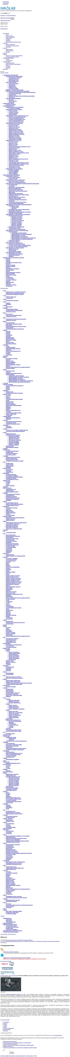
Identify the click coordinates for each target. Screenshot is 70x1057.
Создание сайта (29, 1055)
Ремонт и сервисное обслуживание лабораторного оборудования (18, 1045)
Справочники (9, 60)
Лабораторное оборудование (10, 1041)
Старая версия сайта (20, 1055)
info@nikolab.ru (4, 28)
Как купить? (9, 38)
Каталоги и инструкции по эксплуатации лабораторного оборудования (20, 1047)
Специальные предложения (12, 45)
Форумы (8, 67)
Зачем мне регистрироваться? (7, 17)
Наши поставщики (10, 37)
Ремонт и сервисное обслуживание (14, 55)
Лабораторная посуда (8, 1046)
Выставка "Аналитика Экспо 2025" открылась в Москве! (19, 940)
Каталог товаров (4, 72)
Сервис (5, 54)
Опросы (8, 65)
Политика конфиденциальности (13, 42)
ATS (33, 995)
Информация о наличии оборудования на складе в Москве (17, 957)
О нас (7, 34)
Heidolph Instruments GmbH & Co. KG (15, 994)
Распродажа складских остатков (10, 951)
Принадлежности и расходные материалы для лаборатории (17, 1042)
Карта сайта (6, 2)
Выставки (8, 46)
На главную (6, 1)
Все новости (3, 942)
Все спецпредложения (6, 961)
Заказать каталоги (10, 63)
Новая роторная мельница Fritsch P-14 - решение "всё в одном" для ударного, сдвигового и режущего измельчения (32, 941)
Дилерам (8, 39)
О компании (6, 33)
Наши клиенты (9, 35)
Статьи (7, 59)
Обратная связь (6, 61)
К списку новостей (5, 1019)
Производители (9, 50)
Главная (2, 975)
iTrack (35, 1055)
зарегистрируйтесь (11, 15)
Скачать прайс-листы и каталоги (8, 934)
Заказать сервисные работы (12, 56)
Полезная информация (8, 58)
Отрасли (8, 51)
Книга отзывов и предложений (13, 64)
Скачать (5, 53)
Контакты (5, 4)
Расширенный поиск (5, 20)
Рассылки (8, 66)
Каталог (5, 48)
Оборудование (9, 49)
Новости (5, 43)
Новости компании (10, 44)
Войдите (3, 15)
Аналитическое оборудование (10, 1043)
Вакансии (8, 40)
